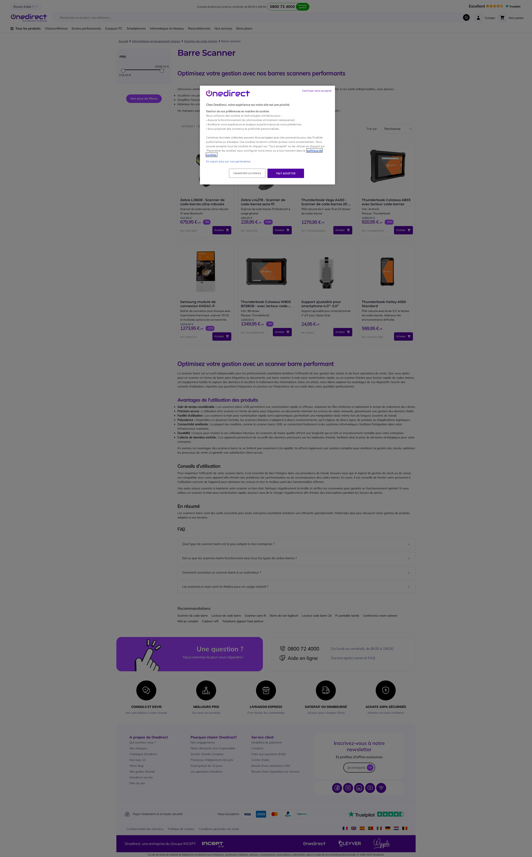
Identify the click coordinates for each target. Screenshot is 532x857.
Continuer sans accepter (317, 90)
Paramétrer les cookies (247, 173)
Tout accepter (286, 173)
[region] (267, 135)
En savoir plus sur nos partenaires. (228, 161)
